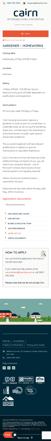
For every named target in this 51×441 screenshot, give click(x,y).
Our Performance (16, 228)
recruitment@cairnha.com (18, 272)
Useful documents (17, 238)
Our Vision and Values (18, 214)
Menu (27, 33)
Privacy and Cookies (36, 345)
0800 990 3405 (13, 3)
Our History (14, 218)
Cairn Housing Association (25, 12)
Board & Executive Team (19, 223)
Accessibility (18, 341)
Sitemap (6, 341)
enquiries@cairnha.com (37, 3)
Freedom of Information (13, 345)
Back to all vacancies (14, 40)
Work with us (14, 233)
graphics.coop (35, 429)
